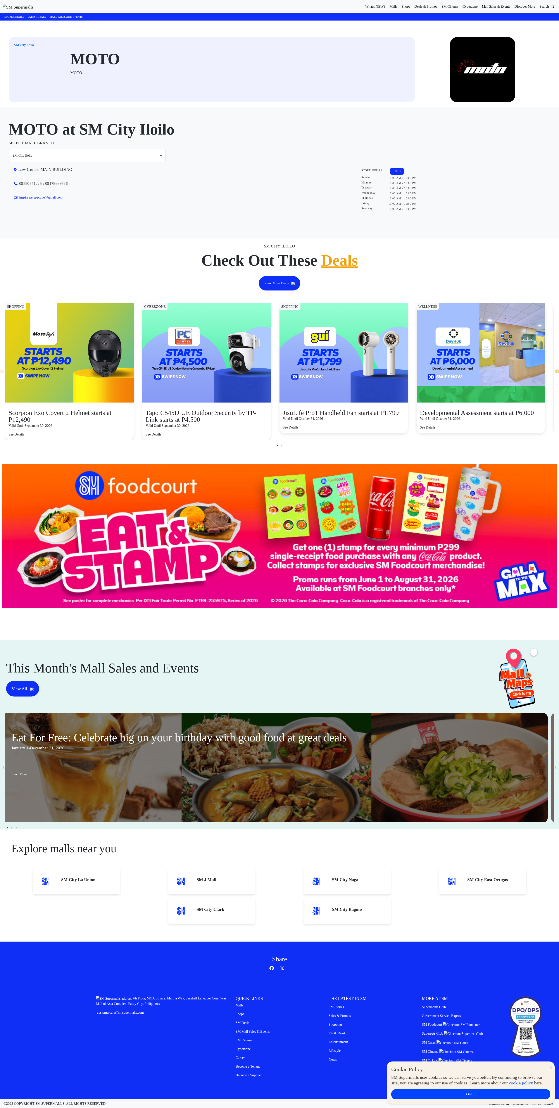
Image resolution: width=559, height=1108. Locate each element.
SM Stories (336, 1007)
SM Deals (242, 1023)
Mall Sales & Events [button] (496, 6)
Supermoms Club (434, 1007)
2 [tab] (282, 446)
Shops (240, 1014)
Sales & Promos (340, 1016)
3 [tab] (16, 828)
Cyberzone (243, 1049)
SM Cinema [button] (450, 6)
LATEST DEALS (37, 16)
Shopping (335, 1024)
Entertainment (338, 1042)
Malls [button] (393, 6)
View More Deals (277, 283)
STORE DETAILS (14, 16)
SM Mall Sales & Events (253, 1031)
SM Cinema (244, 1040)
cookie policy (521, 1082)
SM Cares (429, 1042)
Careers (241, 1058)
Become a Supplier (249, 1075)
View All (20, 688)
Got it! (471, 1094)
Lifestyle (335, 1051)
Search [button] (545, 6)
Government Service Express (442, 1016)
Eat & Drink (337, 1033)
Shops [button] (406, 6)
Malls (239, 1005)
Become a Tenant (248, 1066)
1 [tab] (277, 446)
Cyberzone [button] (470, 6)
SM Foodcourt (432, 1024)
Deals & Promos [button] (425, 6)
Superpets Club (433, 1033)
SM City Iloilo (24, 45)
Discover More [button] (524, 6)
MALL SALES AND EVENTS (66, 16)
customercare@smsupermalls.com (120, 1012)
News (333, 1059)
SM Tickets (430, 1060)
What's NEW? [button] (375, 6)
